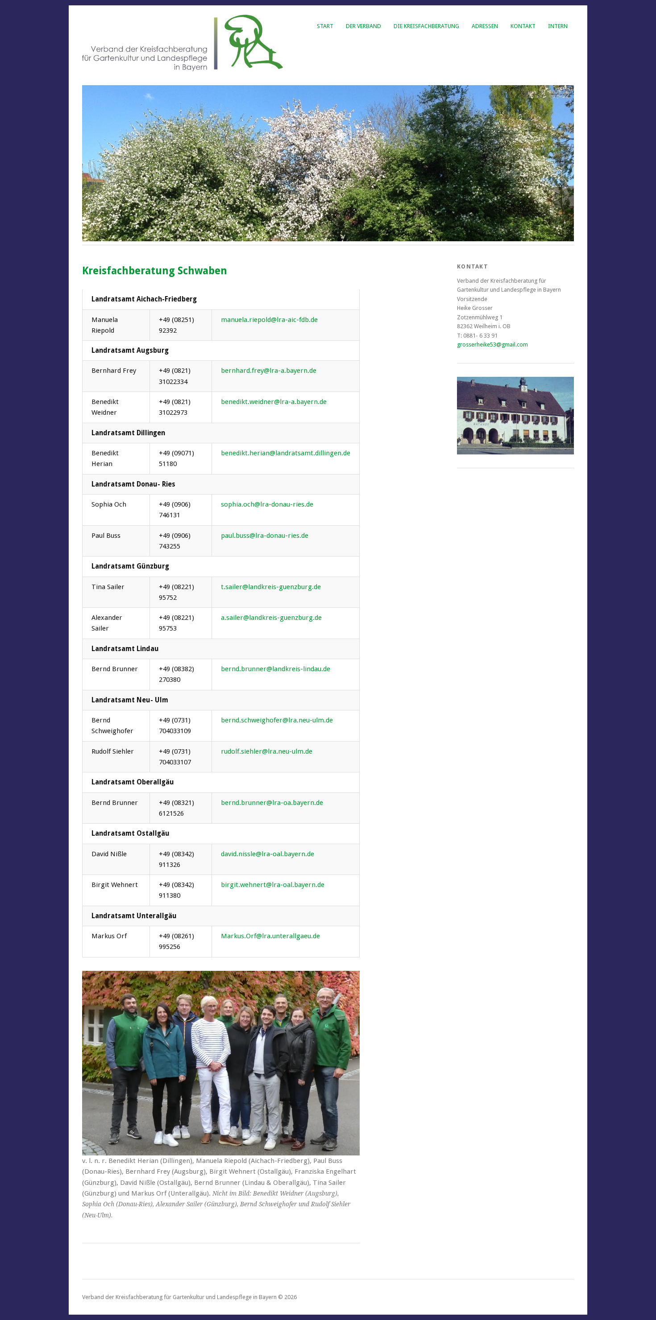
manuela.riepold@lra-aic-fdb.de (269, 320)
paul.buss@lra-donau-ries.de (264, 536)
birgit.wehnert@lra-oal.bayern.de (272, 885)
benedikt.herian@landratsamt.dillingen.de (285, 453)
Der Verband (363, 26)
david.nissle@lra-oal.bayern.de (267, 854)
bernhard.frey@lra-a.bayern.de (268, 371)
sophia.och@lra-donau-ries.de (267, 504)
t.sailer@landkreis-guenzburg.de (271, 587)
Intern (558, 26)
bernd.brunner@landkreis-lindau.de (275, 669)
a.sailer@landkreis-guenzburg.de (271, 618)
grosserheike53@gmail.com (492, 344)
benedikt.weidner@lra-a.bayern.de (274, 402)
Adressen (485, 26)
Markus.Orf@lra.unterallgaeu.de (270, 936)
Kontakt (523, 26)
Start (325, 26)
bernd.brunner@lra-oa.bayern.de (272, 803)
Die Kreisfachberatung (426, 26)
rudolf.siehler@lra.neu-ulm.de (266, 751)
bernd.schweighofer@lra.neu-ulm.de (277, 720)
